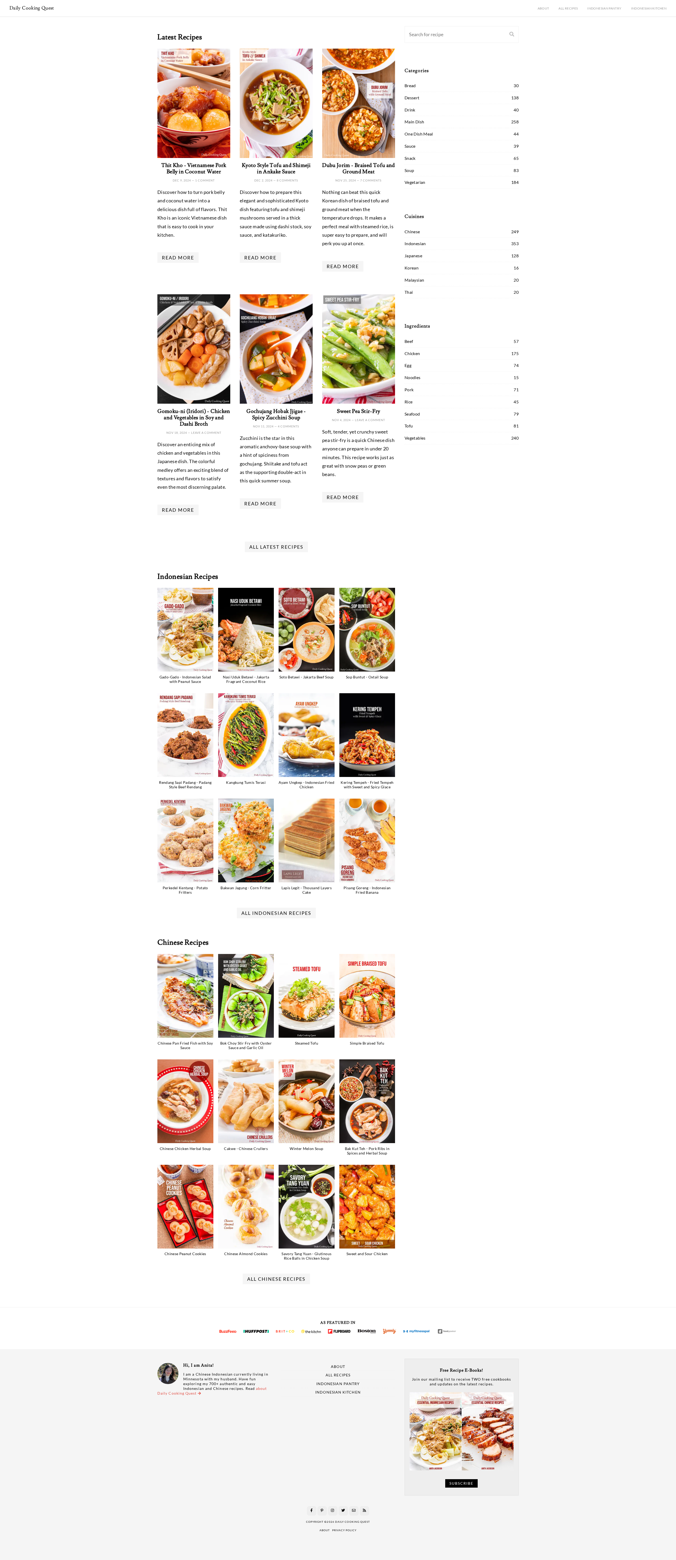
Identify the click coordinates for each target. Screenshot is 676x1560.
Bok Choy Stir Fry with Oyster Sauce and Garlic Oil (246, 1045)
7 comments (371, 180)
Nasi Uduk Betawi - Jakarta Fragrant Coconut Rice (246, 679)
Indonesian (415, 243)
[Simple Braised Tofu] (367, 996)
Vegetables (415, 437)
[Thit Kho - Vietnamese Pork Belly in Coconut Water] (193, 103)
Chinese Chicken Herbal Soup (185, 1148)
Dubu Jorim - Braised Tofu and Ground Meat (358, 168)
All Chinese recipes (276, 1279)
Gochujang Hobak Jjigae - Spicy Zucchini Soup (276, 414)
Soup (409, 170)
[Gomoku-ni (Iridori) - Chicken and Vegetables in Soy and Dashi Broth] (193, 349)
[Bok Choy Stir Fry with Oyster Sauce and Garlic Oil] (246, 996)
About (543, 8)
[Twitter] (343, 1511)
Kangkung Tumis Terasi (246, 782)
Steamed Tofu (306, 1043)
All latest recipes (276, 547)
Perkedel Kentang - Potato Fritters (185, 890)
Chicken (412, 353)
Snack (410, 158)
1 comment (205, 180)
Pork (409, 389)
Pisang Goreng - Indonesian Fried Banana (367, 890)
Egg (408, 365)
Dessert (412, 97)
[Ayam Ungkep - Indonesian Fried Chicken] (307, 735)
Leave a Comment (206, 432)
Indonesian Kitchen (648, 8)
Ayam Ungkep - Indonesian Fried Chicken (306, 784)
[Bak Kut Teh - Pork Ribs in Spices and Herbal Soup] (367, 1101)
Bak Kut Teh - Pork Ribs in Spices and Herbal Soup (367, 1150)
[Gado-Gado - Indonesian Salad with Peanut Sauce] (185, 630)
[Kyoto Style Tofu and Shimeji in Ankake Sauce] (276, 103)
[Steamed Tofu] (307, 996)
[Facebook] (311, 1511)
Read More (178, 257)
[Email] (354, 1511)
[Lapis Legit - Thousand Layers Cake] (307, 840)
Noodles (413, 377)
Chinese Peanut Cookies (185, 1253)
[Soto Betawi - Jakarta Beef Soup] (307, 630)
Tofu (409, 425)
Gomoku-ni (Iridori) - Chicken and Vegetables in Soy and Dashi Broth (193, 417)
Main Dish (414, 121)
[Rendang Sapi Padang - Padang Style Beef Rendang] (185, 735)
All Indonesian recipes (276, 913)
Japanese (413, 255)
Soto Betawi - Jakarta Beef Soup (306, 677)
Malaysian (414, 279)
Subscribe (461, 1483)
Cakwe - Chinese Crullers (246, 1148)
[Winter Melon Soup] (307, 1101)
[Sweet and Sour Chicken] (367, 1207)
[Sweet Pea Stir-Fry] (358, 349)
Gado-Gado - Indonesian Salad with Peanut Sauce (185, 679)
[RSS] (364, 1511)
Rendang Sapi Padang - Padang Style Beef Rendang (185, 784)
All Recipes (568, 8)
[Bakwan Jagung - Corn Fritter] (246, 840)
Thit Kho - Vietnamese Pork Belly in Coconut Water (193, 168)
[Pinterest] (322, 1511)
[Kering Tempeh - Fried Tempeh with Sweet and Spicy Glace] (367, 735)
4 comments (288, 426)
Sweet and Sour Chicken (367, 1253)
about (325, 1530)
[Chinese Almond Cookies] (246, 1207)
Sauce (410, 145)
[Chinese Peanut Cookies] (185, 1207)
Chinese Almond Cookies (245, 1253)
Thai (409, 292)
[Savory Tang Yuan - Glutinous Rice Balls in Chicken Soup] (307, 1207)
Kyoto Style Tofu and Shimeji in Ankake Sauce (276, 168)
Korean (412, 267)
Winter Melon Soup (306, 1148)
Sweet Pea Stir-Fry (358, 411)
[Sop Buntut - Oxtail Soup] (367, 630)
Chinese (412, 231)
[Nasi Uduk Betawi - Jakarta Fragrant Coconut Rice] (246, 630)
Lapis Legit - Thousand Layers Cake (306, 890)
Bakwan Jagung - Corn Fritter (245, 888)
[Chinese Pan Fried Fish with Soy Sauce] (185, 996)
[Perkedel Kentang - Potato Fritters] (185, 840)
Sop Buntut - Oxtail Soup (367, 677)
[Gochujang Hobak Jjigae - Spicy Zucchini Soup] (276, 349)
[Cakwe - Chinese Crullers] (246, 1101)
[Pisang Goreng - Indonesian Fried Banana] (367, 840)
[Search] (511, 34)
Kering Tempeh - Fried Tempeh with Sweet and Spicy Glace (367, 784)
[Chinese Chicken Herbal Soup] (185, 1101)
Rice (408, 401)
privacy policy (344, 1530)
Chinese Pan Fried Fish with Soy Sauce (185, 1045)
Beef (409, 341)
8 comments (287, 180)
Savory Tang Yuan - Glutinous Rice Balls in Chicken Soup (306, 1255)
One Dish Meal (419, 133)
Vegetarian (415, 182)
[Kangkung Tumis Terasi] (246, 735)
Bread (410, 85)
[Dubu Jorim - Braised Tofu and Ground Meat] (358, 103)
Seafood (412, 413)
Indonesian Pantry (604, 8)
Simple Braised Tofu (367, 1043)
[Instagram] (332, 1511)
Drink (410, 109)
